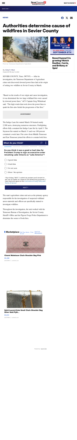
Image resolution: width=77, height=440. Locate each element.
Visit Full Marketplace (38, 232)
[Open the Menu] (3, 3)
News (5, 18)
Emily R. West (10, 70)
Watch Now (69, 3)
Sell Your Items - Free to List (26, 233)
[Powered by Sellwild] (44, 349)
